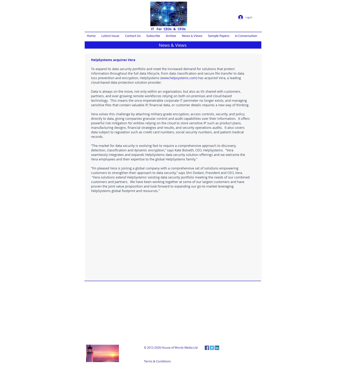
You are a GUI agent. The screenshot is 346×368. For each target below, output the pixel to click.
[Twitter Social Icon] (212, 348)
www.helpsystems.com (178, 78)
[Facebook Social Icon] (207, 348)
